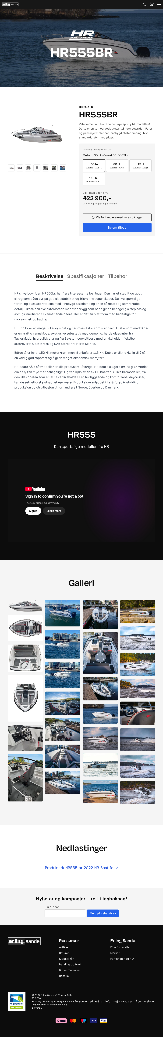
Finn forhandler (120, 947)
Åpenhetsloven (145, 1001)
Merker (115, 953)
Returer (64, 953)
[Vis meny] (159, 4)
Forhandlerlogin (120, 958)
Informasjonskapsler (118, 1001)
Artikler (64, 947)
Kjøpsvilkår (66, 958)
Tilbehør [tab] (117, 276)
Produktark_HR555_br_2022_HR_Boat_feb (80, 867)
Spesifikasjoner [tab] (85, 276)
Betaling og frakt (70, 964)
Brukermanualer (69, 970)
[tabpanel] (81, 340)
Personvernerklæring (88, 1001)
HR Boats (86, 107)
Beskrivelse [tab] (49, 276)
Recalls (64, 976)
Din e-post (52, 907)
